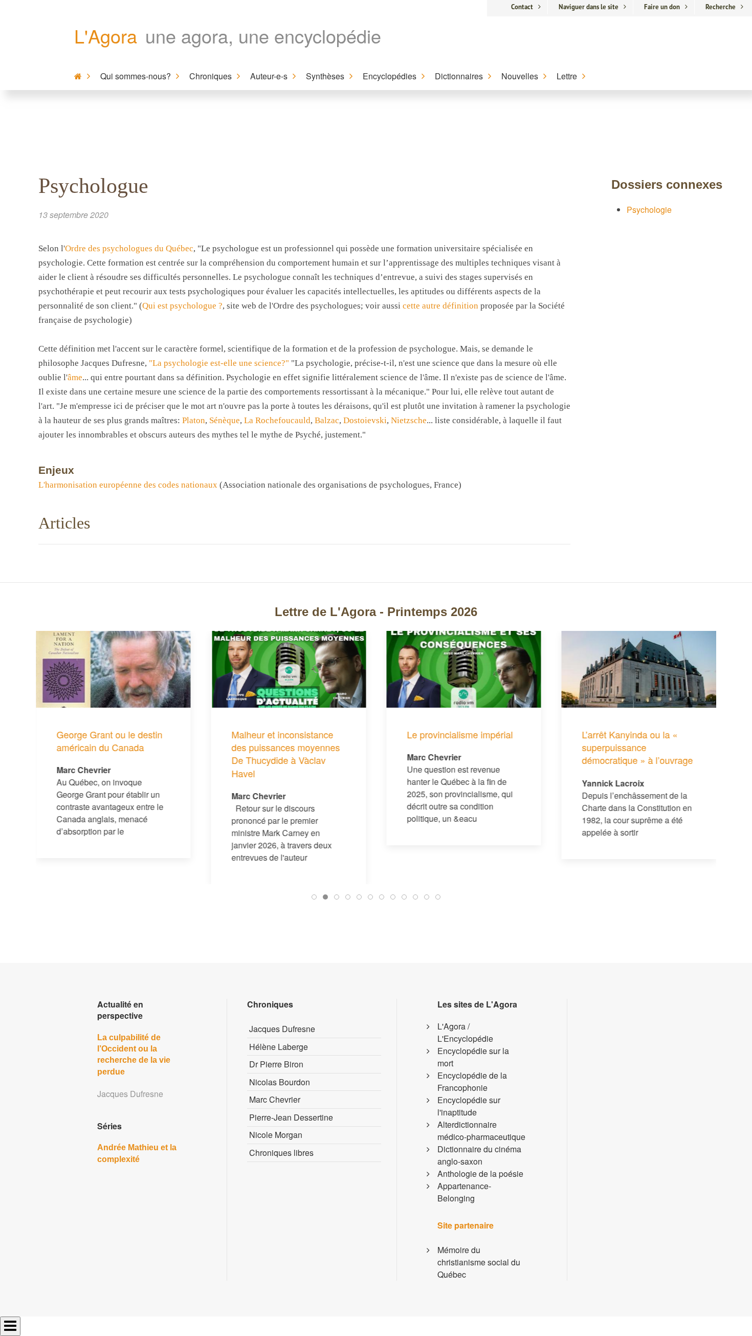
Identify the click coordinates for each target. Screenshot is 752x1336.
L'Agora (105, 36)
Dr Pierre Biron (276, 1064)
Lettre (567, 76)
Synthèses (325, 76)
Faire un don (662, 7)
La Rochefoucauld (277, 420)
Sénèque (224, 420)
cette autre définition (440, 306)
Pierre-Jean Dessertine (291, 1117)
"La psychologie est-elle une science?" (219, 363)
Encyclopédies (389, 76)
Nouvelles (519, 76)
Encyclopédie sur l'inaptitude (468, 1106)
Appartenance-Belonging (464, 1192)
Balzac (327, 420)
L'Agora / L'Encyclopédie (465, 1032)
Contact (522, 7)
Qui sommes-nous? (135, 76)
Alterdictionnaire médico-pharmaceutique (481, 1131)
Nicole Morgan (275, 1135)
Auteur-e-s (268, 76)
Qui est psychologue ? (182, 306)
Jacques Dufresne (282, 1029)
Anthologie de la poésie (480, 1173)
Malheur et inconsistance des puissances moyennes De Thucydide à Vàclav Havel (286, 754)
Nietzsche (409, 420)
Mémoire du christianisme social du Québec (478, 1262)
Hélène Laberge (278, 1047)
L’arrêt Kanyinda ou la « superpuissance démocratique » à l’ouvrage (637, 747)
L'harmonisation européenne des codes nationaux (127, 485)
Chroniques (210, 76)
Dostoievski (365, 420)
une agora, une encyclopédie (263, 36)
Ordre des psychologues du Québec (129, 248)
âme (75, 377)
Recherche (720, 7)
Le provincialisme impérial (460, 734)
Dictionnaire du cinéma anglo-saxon (479, 1155)
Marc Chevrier (274, 1099)
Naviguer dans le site (588, 7)
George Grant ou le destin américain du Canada (109, 741)
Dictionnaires (459, 76)
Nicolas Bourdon (279, 1082)
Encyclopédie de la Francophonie (472, 1081)
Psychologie (649, 209)
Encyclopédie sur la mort (473, 1057)
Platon (193, 420)
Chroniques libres (281, 1152)
